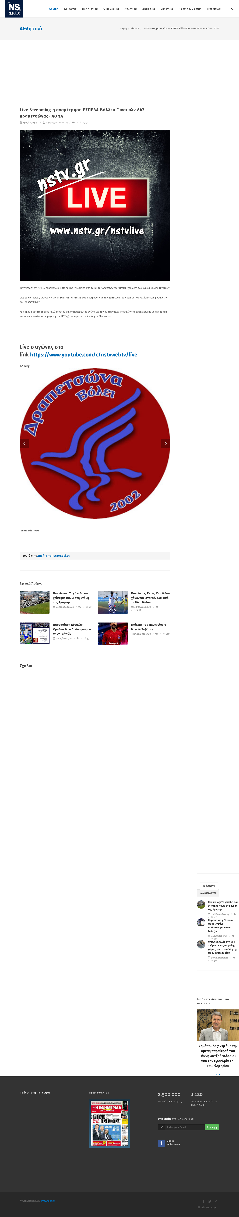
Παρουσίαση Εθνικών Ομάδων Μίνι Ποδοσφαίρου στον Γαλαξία (72, 657)
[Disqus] (95, 750)
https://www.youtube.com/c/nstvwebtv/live (83, 355)
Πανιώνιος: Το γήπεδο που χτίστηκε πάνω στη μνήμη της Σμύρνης (71, 626)
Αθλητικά (31, 29)
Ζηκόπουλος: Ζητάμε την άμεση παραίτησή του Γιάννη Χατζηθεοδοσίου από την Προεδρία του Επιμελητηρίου (218, 1084)
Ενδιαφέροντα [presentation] (208, 921)
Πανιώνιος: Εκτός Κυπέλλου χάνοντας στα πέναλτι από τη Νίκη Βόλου (150, 626)
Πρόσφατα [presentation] (208, 914)
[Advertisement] (119, 66)
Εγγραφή (212, 1155)
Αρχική (123, 28)
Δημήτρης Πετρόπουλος (57, 122)
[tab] (209, 914)
